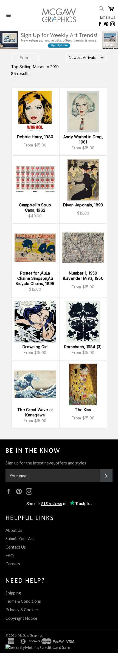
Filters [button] (25, 57)
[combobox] (86, 57)
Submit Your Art (19, 538)
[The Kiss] (83, 384)
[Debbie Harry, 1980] (35, 111)
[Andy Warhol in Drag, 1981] (83, 111)
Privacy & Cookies (22, 609)
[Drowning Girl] (35, 321)
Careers (12, 563)
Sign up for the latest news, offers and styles (45, 462)
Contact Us (15, 546)
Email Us (107, 17)
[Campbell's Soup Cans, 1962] (35, 180)
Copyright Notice (21, 618)
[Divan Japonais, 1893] (83, 180)
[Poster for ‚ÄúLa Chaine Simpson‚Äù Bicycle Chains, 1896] (35, 248)
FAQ (9, 555)
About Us (13, 530)
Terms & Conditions (23, 601)
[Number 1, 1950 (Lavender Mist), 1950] (83, 248)
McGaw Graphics (30, 635)
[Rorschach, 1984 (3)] (83, 321)
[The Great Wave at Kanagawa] (35, 384)
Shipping (13, 592)
